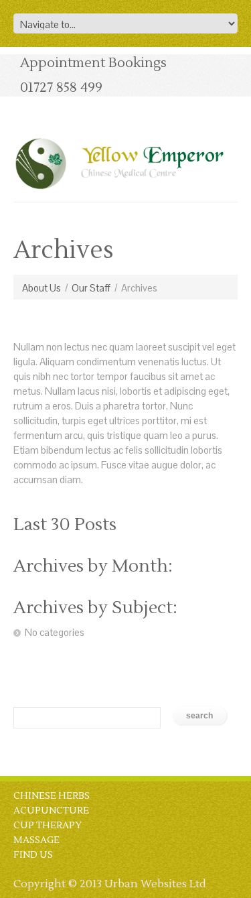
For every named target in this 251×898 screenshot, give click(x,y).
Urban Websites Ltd (155, 884)
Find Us (33, 855)
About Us (41, 287)
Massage (36, 840)
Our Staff (91, 287)
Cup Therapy (47, 826)
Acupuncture (51, 811)
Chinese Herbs (51, 796)
